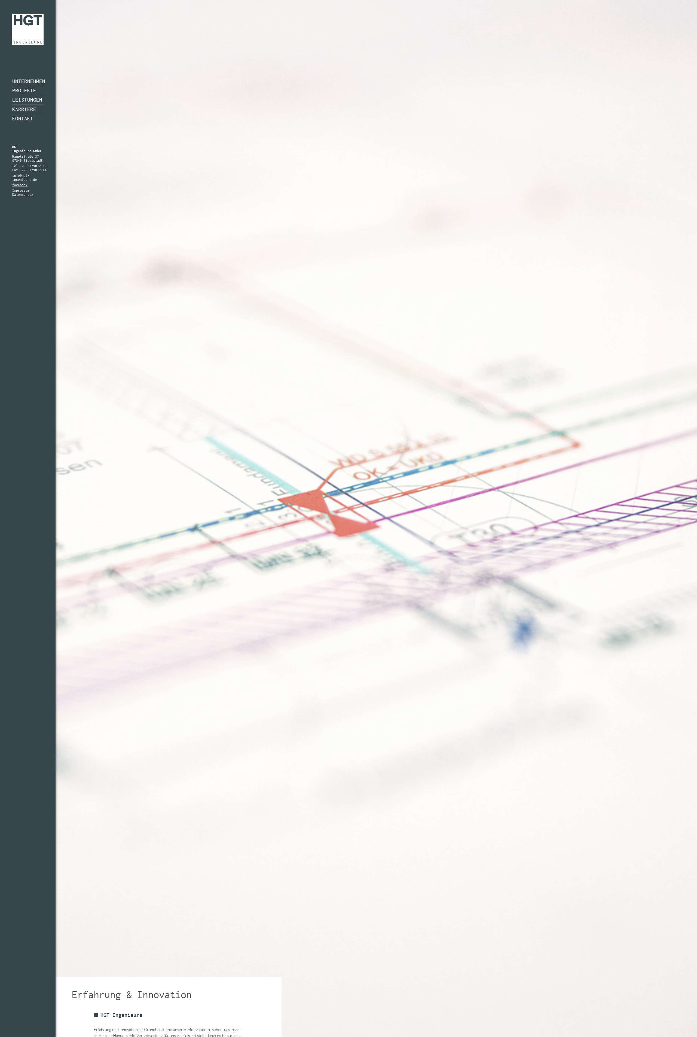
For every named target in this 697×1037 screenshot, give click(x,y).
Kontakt (22, 118)
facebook (19, 185)
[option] (348, 518)
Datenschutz (22, 194)
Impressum (20, 190)
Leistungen (27, 100)
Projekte (24, 90)
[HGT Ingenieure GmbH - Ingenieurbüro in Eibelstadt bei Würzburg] (28, 29)
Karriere (24, 109)
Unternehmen (27, 81)
